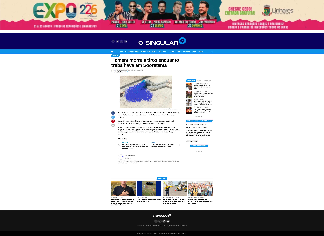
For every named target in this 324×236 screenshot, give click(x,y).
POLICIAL (154, 51)
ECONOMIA (171, 51)
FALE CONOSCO (140, 226)
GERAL (148, 51)
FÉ (125, 51)
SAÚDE (164, 51)
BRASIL (137, 51)
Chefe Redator (122, 72)
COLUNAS (178, 51)
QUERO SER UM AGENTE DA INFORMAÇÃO (177, 226)
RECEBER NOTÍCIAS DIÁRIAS (159, 226)
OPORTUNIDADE (186, 51)
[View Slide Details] (162, 15)
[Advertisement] (199, 162)
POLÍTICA (130, 51)
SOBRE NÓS (149, 226)
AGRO (160, 51)
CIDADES (143, 51)
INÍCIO (121, 51)
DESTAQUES (200, 51)
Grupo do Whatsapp (192, 141)
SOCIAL (194, 51)
